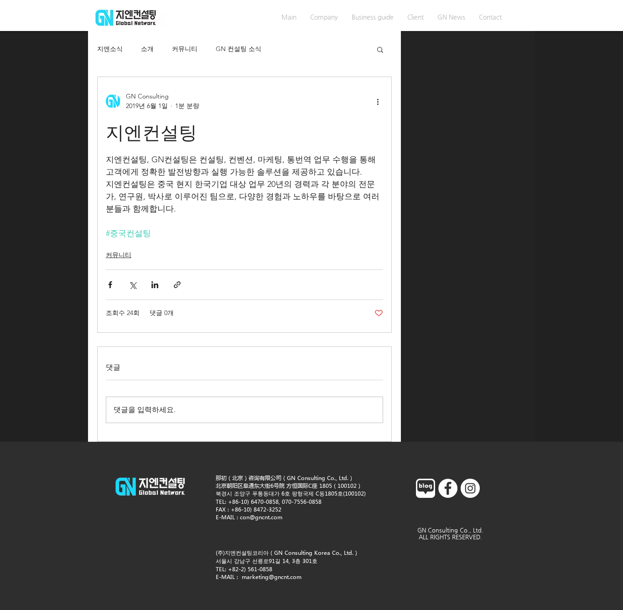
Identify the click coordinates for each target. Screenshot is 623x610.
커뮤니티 (184, 49)
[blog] (425, 488)
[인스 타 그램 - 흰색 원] (470, 488)
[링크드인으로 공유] (155, 284)
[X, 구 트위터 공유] (132, 284)
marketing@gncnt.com (271, 577)
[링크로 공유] (177, 284)
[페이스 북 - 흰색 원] (447, 488)
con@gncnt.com (261, 517)
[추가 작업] (377, 101)
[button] (380, 49)
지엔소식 (110, 49)
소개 (147, 49)
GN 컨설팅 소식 (238, 49)
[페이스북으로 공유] (110, 284)
